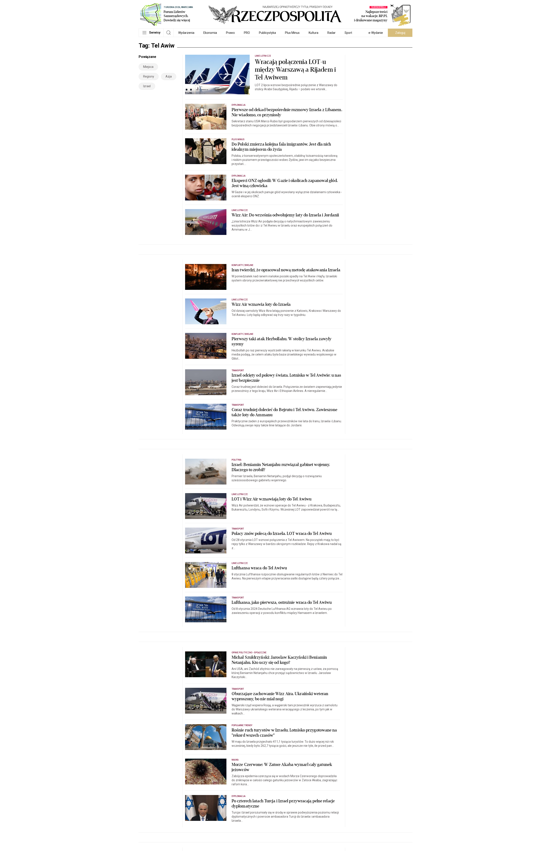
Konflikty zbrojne (242, 265)
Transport (238, 370)
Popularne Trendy (242, 725)
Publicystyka (267, 32)
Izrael (147, 86)
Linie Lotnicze (263, 56)
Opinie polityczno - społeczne (249, 652)
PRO (247, 32)
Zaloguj (400, 32)
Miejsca (148, 66)
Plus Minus (292, 32)
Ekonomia (210, 32)
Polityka (236, 460)
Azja (169, 76)
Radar (331, 32)
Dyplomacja (239, 105)
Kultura (313, 32)
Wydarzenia (186, 32)
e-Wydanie (375, 32)
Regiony (148, 76)
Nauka (235, 760)
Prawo (230, 32)
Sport (348, 32)
